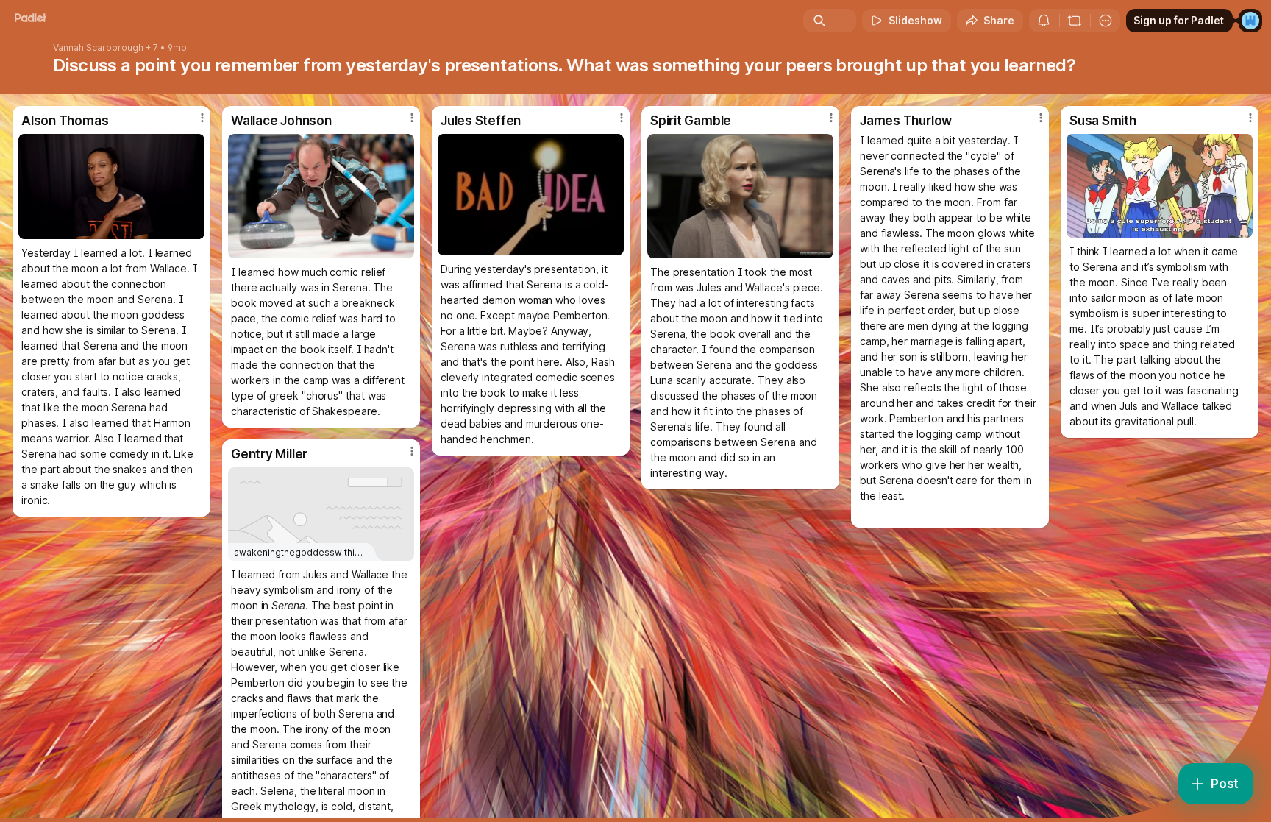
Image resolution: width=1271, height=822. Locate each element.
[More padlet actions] (1105, 20)
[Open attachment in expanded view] (111, 186)
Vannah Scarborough (98, 48)
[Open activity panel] (1043, 20)
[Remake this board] (1074, 20)
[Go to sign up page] (1250, 20)
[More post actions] (202, 117)
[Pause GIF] (193, 227)
